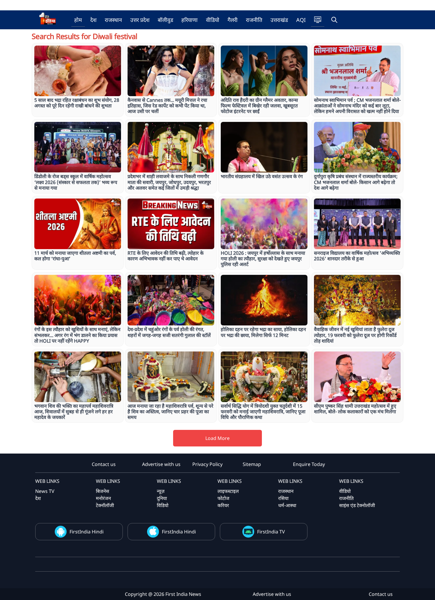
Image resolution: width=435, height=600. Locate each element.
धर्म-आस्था (287, 505)
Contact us (104, 464)
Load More (217, 438)
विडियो (162, 505)
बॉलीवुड (165, 19)
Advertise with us (161, 464)
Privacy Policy (207, 464)
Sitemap (252, 464)
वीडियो (212, 19)
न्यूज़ (161, 491)
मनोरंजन (103, 498)
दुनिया (162, 498)
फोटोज (223, 498)
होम (78, 19)
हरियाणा (189, 19)
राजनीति (254, 19)
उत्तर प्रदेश (139, 19)
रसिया (283, 498)
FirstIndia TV (271, 531)
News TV (44, 491)
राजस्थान (113, 19)
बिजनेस (102, 491)
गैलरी (233, 19)
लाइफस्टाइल (228, 491)
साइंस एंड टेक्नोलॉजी (357, 505)
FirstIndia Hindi (87, 531)
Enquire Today (309, 464)
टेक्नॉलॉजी (105, 505)
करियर (223, 505)
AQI (301, 19)
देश (93, 19)
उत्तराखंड (279, 19)
